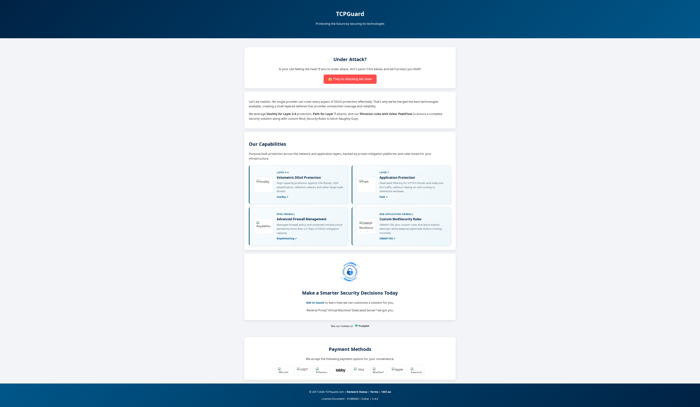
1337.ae (386, 392)
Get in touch (315, 303)
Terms (374, 392)
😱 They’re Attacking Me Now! (350, 79)
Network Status (357, 392)
